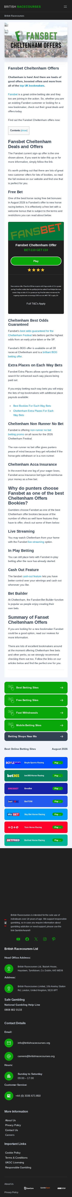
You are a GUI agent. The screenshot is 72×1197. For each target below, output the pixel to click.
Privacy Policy (13, 1125)
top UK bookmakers (32, 85)
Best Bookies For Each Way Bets (32, 405)
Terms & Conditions (16, 1157)
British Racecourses (14, 16)
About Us (10, 1120)
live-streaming (36, 541)
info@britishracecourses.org (34, 1042)
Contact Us (11, 1130)
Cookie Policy (13, 1152)
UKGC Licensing (14, 1162)
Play (36, 261)
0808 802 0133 (13, 1009)
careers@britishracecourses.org (36, 1056)
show (24, 130)
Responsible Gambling (18, 1167)
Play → (57, 762)
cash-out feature (32, 576)
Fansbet (13, 94)
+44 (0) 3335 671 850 (28, 1095)
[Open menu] (65, 6)
